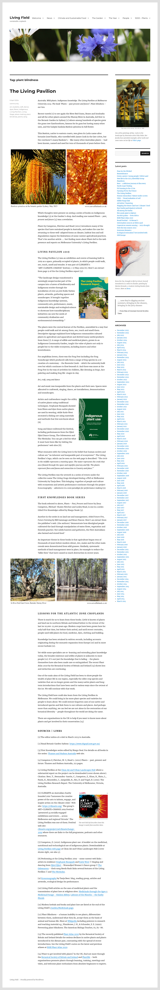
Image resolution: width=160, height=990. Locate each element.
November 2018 (123, 471)
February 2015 (122, 574)
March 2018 (121, 488)
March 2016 (121, 542)
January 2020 (122, 444)
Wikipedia (72, 921)
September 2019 (123, 454)
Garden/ (54, 908)
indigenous (23, 109)
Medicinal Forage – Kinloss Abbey (53, 895)
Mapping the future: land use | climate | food (133, 206)
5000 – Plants (141, 18)
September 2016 (123, 530)
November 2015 (123, 552)
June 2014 (120, 594)
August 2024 (121, 343)
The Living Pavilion (33, 91)
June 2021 (120, 414)
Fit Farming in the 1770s (126, 188)
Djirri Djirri (56, 865)
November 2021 (123, 404)
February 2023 (122, 372)
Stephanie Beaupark (65, 862)
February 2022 (122, 397)
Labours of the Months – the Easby (87, 895)
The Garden (97, 18)
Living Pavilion (15, 112)
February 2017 (122, 518)
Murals (41, 898)
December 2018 (122, 468)
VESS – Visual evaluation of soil (128, 198)
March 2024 (121, 350)
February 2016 (122, 545)
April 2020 (121, 436)
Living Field (19, 18)
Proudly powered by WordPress (32, 980)
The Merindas (58, 872)
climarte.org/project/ (47, 829)
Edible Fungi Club (123, 201)
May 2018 (120, 483)
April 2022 (121, 392)
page (58, 849)
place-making (20, 114)
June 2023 (120, 365)
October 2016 (122, 527)
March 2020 (121, 439)
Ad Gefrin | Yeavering (125, 203)
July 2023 (120, 362)
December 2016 (123, 523)
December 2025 (123, 330)
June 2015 (120, 564)
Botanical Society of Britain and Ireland (59, 957)
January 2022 (122, 399)
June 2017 (120, 508)
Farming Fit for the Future (126, 191)
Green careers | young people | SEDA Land (132, 176)
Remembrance (122, 174)
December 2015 (122, 550)
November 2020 (123, 431)
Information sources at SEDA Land (130, 223)
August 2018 (121, 478)
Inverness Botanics (124, 230)
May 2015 (120, 567)
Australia (16, 107)
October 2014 (122, 584)
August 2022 (121, 385)
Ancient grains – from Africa (128, 216)
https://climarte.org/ (52, 806)
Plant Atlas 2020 (71, 934)
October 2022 (122, 380)
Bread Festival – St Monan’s (127, 220)
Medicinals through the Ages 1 (93, 891)
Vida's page (137, 140)
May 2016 (120, 540)
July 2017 (120, 505)
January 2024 (122, 355)
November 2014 (123, 582)
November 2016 (123, 525)
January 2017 (122, 520)
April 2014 (121, 599)
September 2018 (123, 476)
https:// (73, 743)
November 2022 (123, 377)
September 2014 (123, 587)
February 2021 (122, 424)
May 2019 (120, 461)
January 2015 (122, 577)
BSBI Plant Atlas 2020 (57, 947)
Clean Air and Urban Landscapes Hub (78, 770)
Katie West (84, 862)
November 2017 (123, 498)
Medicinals (63, 908)
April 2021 (121, 419)
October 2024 (122, 340)
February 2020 (122, 441)
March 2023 (121, 370)
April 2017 (121, 513)
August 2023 (121, 360)
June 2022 (121, 387)
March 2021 (121, 422)
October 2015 (122, 555)
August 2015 (121, 559)
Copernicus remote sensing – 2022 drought (133, 225)
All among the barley (124, 211)
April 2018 (121, 486)
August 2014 (121, 589)
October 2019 (122, 451)
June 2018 (120, 481)
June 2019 (120, 458)
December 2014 (122, 579)
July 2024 (120, 345)
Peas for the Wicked (124, 171)
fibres (16, 109)
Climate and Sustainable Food (72, 18)
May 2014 (120, 596)
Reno (128, 289)
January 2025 (122, 338)
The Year (113, 18)
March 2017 (121, 515)
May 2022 (120, 389)
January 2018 (122, 493)
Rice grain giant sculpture (126, 213)
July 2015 (120, 562)
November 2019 (123, 449)
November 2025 (123, 333)
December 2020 (123, 429)
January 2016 (122, 547)
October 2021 (122, 407)
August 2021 (121, 409)
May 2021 (120, 417)
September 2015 (123, 557)
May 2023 (120, 367)
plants (20, 117)
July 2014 (120, 591)
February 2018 (122, 490)
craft (21, 107)
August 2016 (121, 532)
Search (145, 153)
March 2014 (121, 601)
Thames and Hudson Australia (62, 753)
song (25, 117)
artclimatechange (65, 829)
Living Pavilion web (47, 849)
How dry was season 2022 (126, 228)
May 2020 (120, 434)
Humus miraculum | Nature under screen (132, 196)
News (49, 18)
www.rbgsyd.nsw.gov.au (88, 743)
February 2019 (122, 466)
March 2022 (121, 394)
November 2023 (123, 357)
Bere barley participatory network (129, 208)
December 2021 (122, 402)
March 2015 (121, 572)
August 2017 (121, 503)
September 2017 (123, 500)
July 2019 (120, 456)
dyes (11, 109)
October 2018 (122, 473)
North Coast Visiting (124, 186)
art (11, 107)
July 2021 (120, 412)
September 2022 (123, 382)
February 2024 (122, 353)
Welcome (36, 18)
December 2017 (122, 495)
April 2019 (121, 463)
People (126, 18)
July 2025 (120, 335)
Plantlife (86, 957)
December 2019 (123, 446)
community (14, 104)
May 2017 (120, 510)
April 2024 (121, 348)
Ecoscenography (48, 878)
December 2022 (123, 375)
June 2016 (120, 537)
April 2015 (121, 569)
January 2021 (122, 426)
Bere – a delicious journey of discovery (131, 184)
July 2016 (120, 535)
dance (26, 107)
